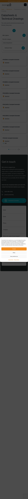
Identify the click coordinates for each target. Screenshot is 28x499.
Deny (14, 252)
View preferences (14, 256)
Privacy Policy (16, 259)
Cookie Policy (10, 259)
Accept (14, 248)
